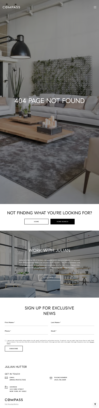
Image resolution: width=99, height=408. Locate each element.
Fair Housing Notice (11, 404)
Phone (7, 331)
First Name (9, 322)
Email (53, 331)
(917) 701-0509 (60, 379)
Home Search (62, 221)
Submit (14, 348)
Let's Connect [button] (49, 277)
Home (36, 221)
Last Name (55, 322)
